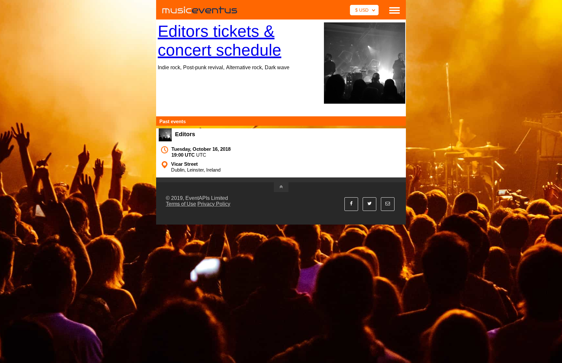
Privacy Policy (213, 204)
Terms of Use (181, 204)
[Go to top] (281, 187)
